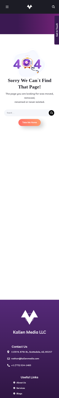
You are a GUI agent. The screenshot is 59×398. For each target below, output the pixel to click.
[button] (53, 7)
